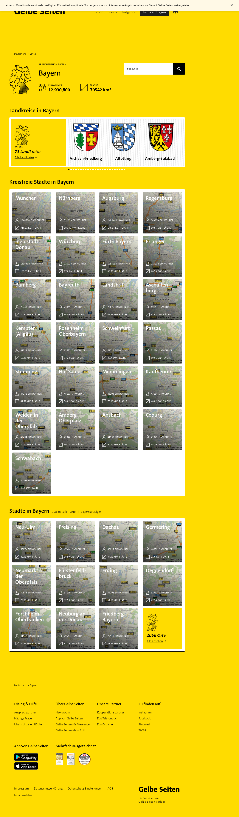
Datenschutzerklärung (48, 788)
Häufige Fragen (23, 718)
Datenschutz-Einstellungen (85, 788)
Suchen (98, 12)
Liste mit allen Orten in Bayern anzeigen (77, 512)
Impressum (21, 788)
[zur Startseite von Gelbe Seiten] (159, 789)
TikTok (143, 730)
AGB (110, 788)
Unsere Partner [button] (109, 704)
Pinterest (144, 724)
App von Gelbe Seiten (69, 718)
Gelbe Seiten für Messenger (73, 724)
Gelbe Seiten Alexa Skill (70, 730)
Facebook (145, 718)
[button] (98, 12)
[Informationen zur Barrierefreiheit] (175, 12)
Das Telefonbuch (107, 718)
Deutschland (20, 53)
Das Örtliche (105, 724)
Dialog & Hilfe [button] (25, 704)
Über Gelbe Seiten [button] (70, 704)
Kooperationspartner (110, 712)
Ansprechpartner (25, 712)
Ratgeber (128, 12)
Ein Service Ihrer (152, 799)
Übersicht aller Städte (28, 724)
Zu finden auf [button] (149, 704)
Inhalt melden (23, 795)
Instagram (145, 712)
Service (113, 12)
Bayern (33, 53)
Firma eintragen (154, 12)
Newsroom (63, 712)
